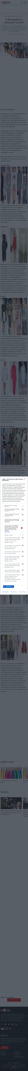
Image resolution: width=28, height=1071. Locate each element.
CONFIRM (8, 586)
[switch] (22, 509)
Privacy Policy (22, 591)
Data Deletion (5, 591)
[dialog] (14, 535)
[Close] (25, 479)
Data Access (14, 591)
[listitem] (14, 506)
